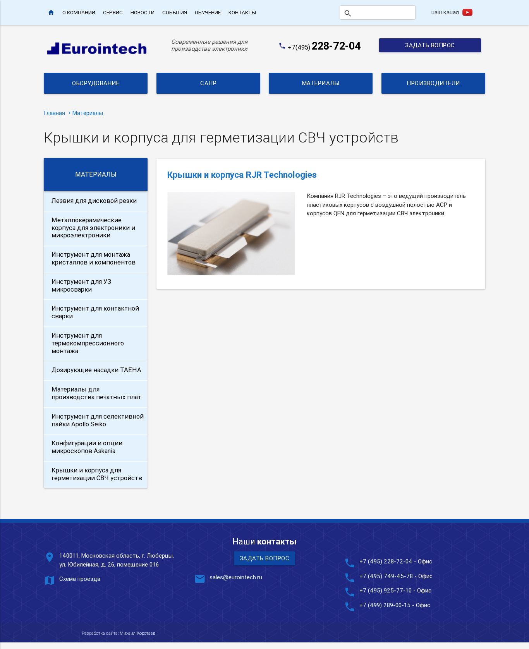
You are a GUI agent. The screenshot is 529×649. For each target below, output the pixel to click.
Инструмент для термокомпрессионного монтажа (88, 343)
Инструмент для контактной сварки (95, 312)
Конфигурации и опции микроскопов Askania (87, 447)
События (174, 12)
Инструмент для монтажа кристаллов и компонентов (94, 258)
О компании (78, 12)
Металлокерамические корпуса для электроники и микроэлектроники (93, 228)
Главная (54, 113)
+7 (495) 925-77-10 (386, 590)
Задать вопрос (430, 45)
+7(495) (324, 47)
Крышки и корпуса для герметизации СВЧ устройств (97, 474)
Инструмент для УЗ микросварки (81, 285)
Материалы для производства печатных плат (96, 393)
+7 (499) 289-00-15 (384, 605)
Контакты (242, 12)
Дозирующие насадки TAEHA (96, 370)
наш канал (445, 12)
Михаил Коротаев (137, 633)
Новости (143, 12)
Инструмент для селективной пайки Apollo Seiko (98, 420)
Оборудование (95, 83)
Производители (433, 83)
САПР (208, 83)
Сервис (113, 12)
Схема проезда (79, 578)
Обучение (208, 12)
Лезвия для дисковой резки (94, 200)
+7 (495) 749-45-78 (386, 576)
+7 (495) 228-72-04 (385, 561)
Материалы (321, 83)
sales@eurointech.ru (236, 577)
